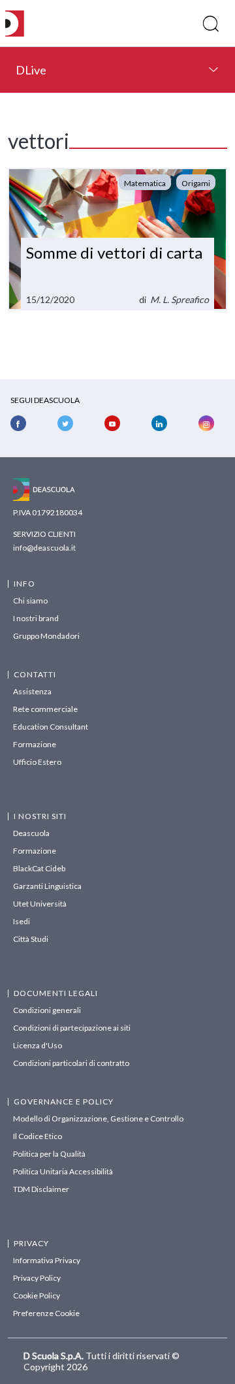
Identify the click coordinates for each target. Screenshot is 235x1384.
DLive (31, 70)
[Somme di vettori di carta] (117, 239)
